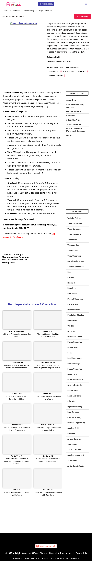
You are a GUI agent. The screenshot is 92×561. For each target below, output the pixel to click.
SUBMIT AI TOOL (47, 4)
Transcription (73, 245)
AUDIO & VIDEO (74, 450)
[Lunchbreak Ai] (17, 413)
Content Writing (29, 11)
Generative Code (74, 385)
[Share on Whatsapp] (79, 83)
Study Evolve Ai (47, 425)
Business (71, 433)
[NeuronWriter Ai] (48, 351)
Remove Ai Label (73, 111)
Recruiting (71, 288)
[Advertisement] (32, 283)
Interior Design (73, 363)
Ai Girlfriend (72, 460)
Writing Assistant (56, 76)
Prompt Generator (75, 299)
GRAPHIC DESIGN (75, 380)
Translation (72, 240)
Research (71, 283)
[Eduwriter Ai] (48, 382)
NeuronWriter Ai (48, 362)
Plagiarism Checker (75, 315)
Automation (72, 444)
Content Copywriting (76, 423)
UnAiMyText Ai (17, 362)
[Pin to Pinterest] (69, 83)
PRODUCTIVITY (74, 304)
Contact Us (81, 553)
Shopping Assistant (75, 266)
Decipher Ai (48, 456)
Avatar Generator (74, 439)
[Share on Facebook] (58, 83)
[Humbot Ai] (48, 320)
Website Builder (74, 218)
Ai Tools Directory (40, 553)
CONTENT (16, 11)
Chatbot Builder (74, 428)
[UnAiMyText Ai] (17, 351)
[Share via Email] (84, 83)
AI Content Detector (75, 466)
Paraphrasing (68, 72)
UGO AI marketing (16, 331)
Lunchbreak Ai (17, 425)
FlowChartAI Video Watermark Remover (75, 130)
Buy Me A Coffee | (22, 558)
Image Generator (74, 369)
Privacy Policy (57, 558)
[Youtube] (46, 537)
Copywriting (54, 72)
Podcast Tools (73, 310)
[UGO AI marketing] (17, 320)
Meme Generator (74, 342)
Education (71, 401)
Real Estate (72, 293)
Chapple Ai (48, 490)
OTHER (70, 326)
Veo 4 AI (69, 135)
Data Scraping (73, 412)
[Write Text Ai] (17, 444)
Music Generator (74, 337)
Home (6, 11)
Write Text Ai (16, 456)
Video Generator (74, 234)
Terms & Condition (40, 558)
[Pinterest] (39, 537)
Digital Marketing (74, 407)
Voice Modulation (74, 223)
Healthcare (72, 374)
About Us (70, 553)
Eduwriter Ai (48, 394)
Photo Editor (72, 320)
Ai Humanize (17, 394)
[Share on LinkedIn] (74, 83)
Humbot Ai (47, 331)
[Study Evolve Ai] (48, 413)
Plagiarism (82, 72)
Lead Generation (74, 358)
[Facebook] (33, 537)
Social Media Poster (75, 261)
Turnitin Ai (70, 116)
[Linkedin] (59, 537)
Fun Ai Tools (72, 390)
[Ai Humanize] (17, 382)
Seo (69, 272)
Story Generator (74, 256)
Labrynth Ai (71, 100)
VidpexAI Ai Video (74, 120)
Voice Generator (74, 229)
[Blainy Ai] (17, 478)
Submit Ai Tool (57, 553)
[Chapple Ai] (48, 478)
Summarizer (72, 250)
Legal (69, 353)
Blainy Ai (16, 490)
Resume (70, 277)
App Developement (75, 455)
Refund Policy (72, 558)
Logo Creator (73, 347)
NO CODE (71, 331)
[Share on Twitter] (63, 83)
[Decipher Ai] (48, 444)
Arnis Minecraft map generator (75, 105)
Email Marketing (74, 396)
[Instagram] (52, 537)
